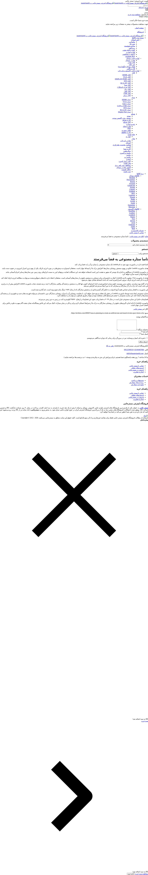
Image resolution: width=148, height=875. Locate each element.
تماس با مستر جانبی (136, 366)
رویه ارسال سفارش (136, 382)
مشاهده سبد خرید (141, 874)
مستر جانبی (137, 309)
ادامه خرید (131, 874)
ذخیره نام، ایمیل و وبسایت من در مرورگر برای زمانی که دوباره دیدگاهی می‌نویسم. (116, 338)
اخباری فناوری (138, 372)
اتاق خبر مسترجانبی (136, 236)
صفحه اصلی (139, 28)
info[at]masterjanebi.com (135, 353)
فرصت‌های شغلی (137, 368)
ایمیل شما (144, 334)
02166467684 (139, 350)
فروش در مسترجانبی (136, 370)
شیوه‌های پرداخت (137, 380)
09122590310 (129, 350)
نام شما (144, 332)
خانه (146, 236)
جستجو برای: (143, 253)
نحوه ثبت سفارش (137, 385)
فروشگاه (140, 32)
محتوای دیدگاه (142, 330)
